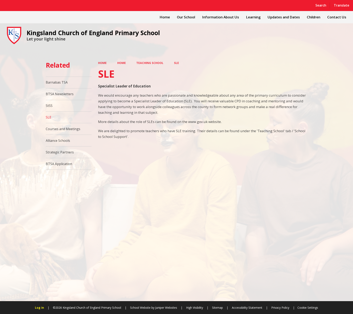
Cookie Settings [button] (307, 308)
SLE (176, 63)
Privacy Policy (280, 308)
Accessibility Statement (247, 308)
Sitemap (217, 308)
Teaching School (149, 63)
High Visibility (194, 308)
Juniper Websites (165, 308)
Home (102, 63)
